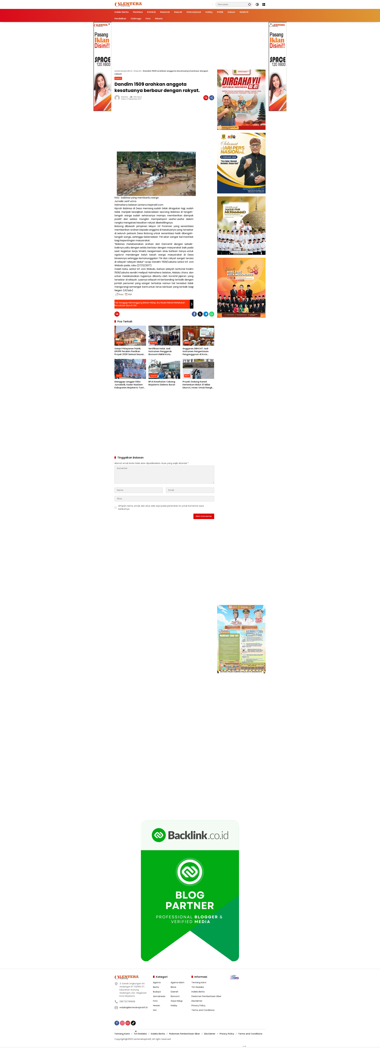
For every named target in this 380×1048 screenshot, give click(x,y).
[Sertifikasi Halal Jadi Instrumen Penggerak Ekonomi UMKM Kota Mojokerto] (164, 336)
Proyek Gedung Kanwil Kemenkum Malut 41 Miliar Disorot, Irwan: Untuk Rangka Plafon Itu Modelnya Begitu (198, 384)
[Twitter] (200, 314)
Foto (155, 1000)
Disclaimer (196, 1000)
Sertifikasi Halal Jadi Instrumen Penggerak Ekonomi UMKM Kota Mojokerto (160, 351)
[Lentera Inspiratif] (128, 4)
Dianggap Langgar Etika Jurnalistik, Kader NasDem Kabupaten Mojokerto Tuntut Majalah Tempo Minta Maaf (130, 384)
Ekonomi (175, 995)
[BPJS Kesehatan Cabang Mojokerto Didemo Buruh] (164, 369)
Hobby (174, 1004)
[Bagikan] (211, 97)
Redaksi (124, 97)
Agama (157, 981)
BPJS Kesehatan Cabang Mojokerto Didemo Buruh (161, 383)
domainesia (159, 995)
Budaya (157, 991)
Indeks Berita (198, 991)
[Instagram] (122, 1022)
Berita (187, 342)
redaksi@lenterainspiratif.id (133, 1006)
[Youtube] (127, 1022)
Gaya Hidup (177, 1000)
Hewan (156, 1004)
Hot (155, 1009)
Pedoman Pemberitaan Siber (206, 995)
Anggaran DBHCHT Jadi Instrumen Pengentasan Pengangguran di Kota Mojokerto (196, 351)
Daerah (137, 71)
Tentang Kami (198, 981)
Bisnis (173, 986)
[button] (249, 4)
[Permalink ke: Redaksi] (117, 97)
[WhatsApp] (211, 314)
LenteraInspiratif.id (123, 71)
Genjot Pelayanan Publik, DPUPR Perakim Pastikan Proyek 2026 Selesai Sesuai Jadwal (128, 351)
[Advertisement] (102, 66)
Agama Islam (177, 981)
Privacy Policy (198, 1004)
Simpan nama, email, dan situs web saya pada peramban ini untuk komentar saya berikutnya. (161, 507)
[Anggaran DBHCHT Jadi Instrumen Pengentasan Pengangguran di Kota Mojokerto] (198, 336)
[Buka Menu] (264, 4)
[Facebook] (194, 314)
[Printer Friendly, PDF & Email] (123, 294)
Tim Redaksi (197, 986)
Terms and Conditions (202, 1009)
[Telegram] (205, 314)
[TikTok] (133, 1022)
